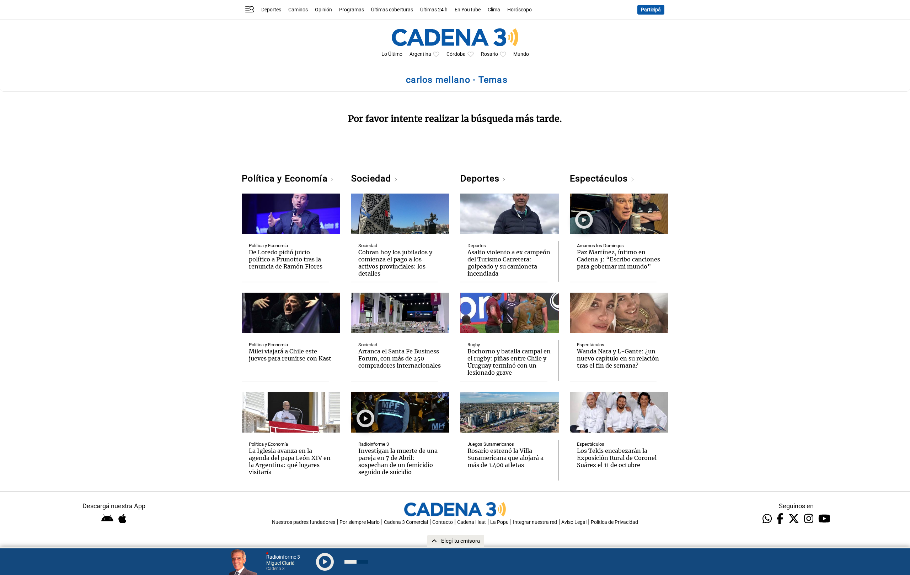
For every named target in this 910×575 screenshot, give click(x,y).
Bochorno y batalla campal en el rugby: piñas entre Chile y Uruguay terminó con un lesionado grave (509, 362)
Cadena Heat (471, 522)
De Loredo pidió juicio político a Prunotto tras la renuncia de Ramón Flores (285, 259)
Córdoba (456, 54)
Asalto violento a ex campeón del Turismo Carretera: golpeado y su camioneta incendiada (508, 263)
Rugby (473, 344)
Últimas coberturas (392, 10)
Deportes (271, 10)
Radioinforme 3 (373, 444)
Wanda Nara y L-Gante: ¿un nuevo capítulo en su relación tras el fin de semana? (618, 358)
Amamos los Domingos (600, 245)
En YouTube (468, 10)
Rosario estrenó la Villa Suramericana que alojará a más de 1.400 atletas (505, 457)
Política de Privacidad (614, 522)
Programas (351, 10)
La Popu (499, 522)
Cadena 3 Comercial (406, 522)
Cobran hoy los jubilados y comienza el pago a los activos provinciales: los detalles (395, 263)
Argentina (420, 54)
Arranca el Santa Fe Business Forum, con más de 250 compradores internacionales (399, 358)
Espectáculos (600, 178)
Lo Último (391, 54)
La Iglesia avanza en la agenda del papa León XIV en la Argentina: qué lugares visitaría (290, 461)
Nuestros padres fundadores (303, 522)
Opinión (323, 10)
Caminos (298, 10)
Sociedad (372, 178)
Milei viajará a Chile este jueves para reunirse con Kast (290, 355)
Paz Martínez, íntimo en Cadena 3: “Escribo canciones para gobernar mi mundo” (618, 259)
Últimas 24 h (434, 10)
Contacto (442, 522)
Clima (494, 10)
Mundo (521, 54)
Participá (651, 10)
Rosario (489, 54)
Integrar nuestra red (535, 522)
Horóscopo (519, 10)
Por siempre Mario (359, 522)
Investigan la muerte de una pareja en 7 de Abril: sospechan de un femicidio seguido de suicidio (398, 461)
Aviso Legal (574, 522)
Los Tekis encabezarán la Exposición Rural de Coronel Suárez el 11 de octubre (617, 457)
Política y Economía (286, 178)
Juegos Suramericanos (490, 444)
